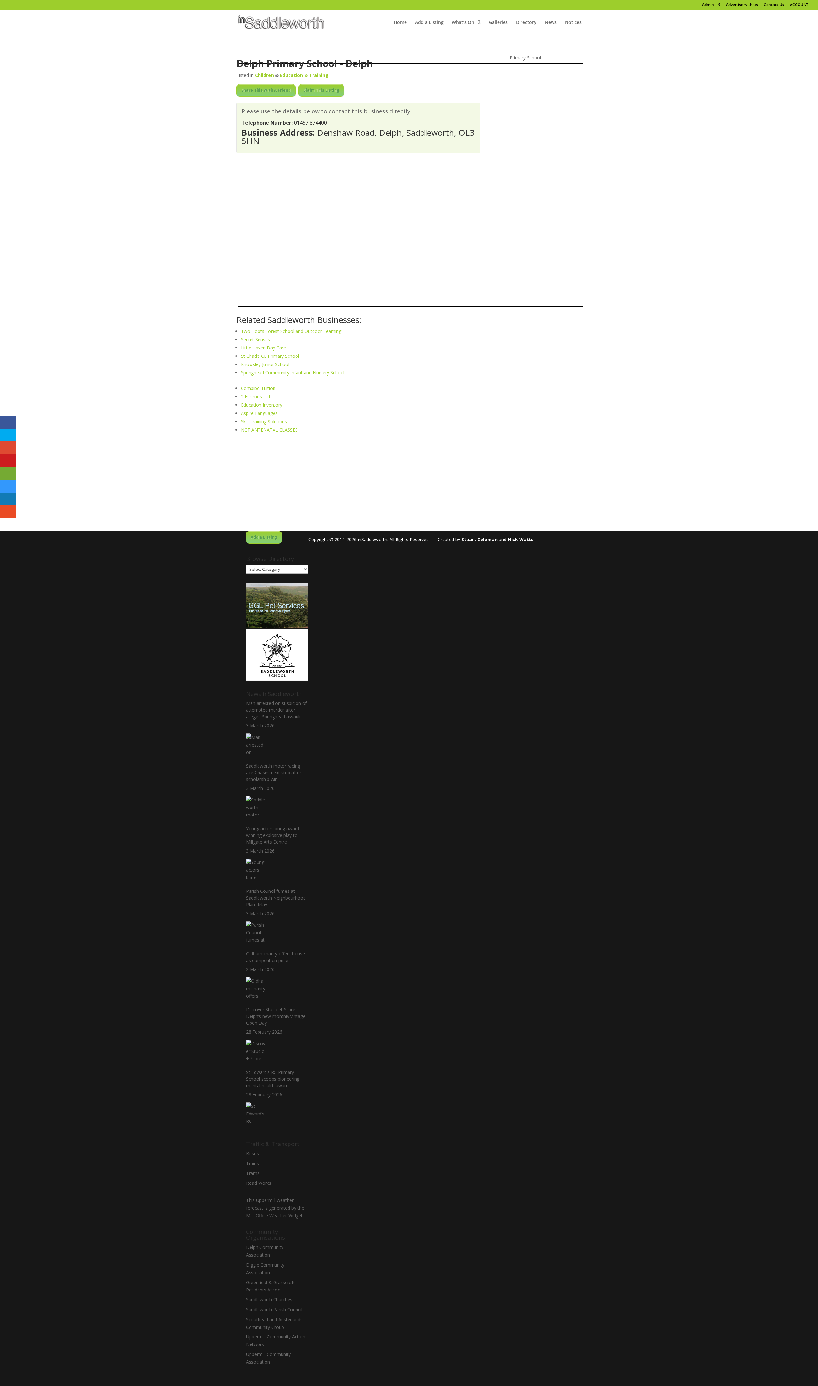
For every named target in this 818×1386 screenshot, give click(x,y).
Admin (708, 5)
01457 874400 (310, 122)
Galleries (498, 22)
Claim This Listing (321, 90)
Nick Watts (521, 539)
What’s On (463, 22)
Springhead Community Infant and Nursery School (292, 373)
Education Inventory (261, 405)
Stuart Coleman (479, 539)
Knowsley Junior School (265, 364)
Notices (573, 22)
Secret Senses (255, 339)
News (551, 22)
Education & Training (304, 75)
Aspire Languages (259, 413)
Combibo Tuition (258, 388)
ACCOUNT (799, 5)
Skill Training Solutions (264, 421)
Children (264, 75)
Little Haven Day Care (263, 348)
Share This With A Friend (266, 90)
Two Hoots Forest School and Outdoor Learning (291, 331)
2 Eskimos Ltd (255, 397)
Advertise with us (742, 5)
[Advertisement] (409, 486)
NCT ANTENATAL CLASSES (269, 430)
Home (400, 22)
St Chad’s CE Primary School (270, 356)
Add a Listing (429, 22)
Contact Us (774, 5)
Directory (526, 22)
